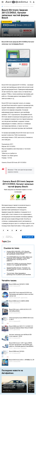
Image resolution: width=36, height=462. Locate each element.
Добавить (9, 237)
